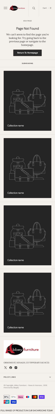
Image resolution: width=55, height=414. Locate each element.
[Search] (34, 8)
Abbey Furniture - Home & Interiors (28, 385)
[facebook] (11, 367)
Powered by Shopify (11, 388)
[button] (5, 8)
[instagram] (16, 367)
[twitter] (5, 367)
